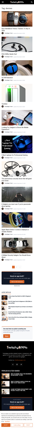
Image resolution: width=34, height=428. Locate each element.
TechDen (4, 104)
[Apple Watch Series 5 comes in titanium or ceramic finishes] (17, 220)
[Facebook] (12, 364)
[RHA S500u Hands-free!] (17, 44)
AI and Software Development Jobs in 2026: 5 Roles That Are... (21, 389)
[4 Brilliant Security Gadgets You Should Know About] (17, 245)
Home (3, 6)
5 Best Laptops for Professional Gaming (15, 155)
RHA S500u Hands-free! (9, 54)
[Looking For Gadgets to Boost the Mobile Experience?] (17, 117)
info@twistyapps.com (20, 360)
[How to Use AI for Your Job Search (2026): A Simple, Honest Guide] (4, 318)
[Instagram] (17, 364)
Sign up (6, 336)
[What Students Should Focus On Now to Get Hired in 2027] (4, 308)
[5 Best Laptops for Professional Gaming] (17, 144)
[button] (2, 2)
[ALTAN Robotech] (17, 68)
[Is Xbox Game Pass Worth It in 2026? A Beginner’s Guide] (4, 297)
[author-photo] (3, 33)
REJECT (28, 425)
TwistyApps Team (8, 33)
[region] (17, 419)
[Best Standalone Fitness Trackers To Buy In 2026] (17, 19)
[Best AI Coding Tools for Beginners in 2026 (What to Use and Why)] (4, 303)
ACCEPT (6, 425)
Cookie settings (17, 425)
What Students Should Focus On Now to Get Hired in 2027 (20, 382)
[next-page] (20, 267)
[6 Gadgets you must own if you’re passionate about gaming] (17, 194)
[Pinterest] (21, 364)
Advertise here (17, 285)
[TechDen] (17, 93)
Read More (7, 421)
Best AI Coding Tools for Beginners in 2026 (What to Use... (21, 374)
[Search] (32, 2)
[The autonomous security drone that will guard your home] (17, 169)
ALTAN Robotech (7, 78)
